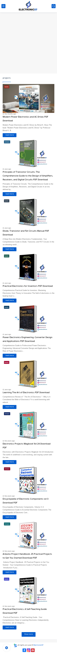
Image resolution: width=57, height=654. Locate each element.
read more (9, 135)
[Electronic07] (28, 6)
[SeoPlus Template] (15, 645)
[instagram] (28, 650)
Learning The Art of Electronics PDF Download (26, 393)
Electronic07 (38, 645)
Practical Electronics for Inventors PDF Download (28, 286)
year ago (8, 169)
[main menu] (3, 6)
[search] (54, 6)
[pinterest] (33, 650)
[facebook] (24, 650)
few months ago (10, 114)
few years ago (10, 441)
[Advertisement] (28, 43)
